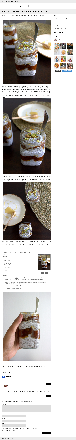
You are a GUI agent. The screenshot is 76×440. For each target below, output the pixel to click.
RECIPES (67, 6)
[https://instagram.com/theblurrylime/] (71, 438)
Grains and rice (35, 15)
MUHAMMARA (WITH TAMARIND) (61, 28)
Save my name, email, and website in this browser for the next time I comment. (20, 428)
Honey (40, 366)
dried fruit (36, 366)
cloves (27, 366)
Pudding (44, 366)
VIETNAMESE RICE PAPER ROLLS (61, 18)
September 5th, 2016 (9, 378)
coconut (31, 366)
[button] (42, 273)
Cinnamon (22, 366)
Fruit (31, 15)
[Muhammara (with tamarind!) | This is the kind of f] (57, 66)
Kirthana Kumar (14, 15)
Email (3, 418)
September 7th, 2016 (11, 387)
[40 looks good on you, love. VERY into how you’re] (70, 52)
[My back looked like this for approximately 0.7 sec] (70, 46)
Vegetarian (41, 15)
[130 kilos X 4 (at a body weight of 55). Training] (63, 66)
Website (4, 423)
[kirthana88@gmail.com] (73, 438)
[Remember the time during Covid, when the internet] (70, 66)
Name (4, 414)
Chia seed (17, 366)
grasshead (6, 97)
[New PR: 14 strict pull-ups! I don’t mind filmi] (63, 46)
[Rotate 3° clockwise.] (57, 59)
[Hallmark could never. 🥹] (57, 52)
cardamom (12, 366)
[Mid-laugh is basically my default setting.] (70, 59)
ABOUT (71, 6)
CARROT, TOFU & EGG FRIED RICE (61, 21)
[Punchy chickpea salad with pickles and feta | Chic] (63, 59)
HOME (62, 6)
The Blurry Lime (16, 6)
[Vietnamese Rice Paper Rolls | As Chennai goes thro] (57, 46)
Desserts (27, 15)
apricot (7, 366)
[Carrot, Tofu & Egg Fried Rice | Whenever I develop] (63, 52)
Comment (4, 404)
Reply (49, 384)
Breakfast (23, 15)
